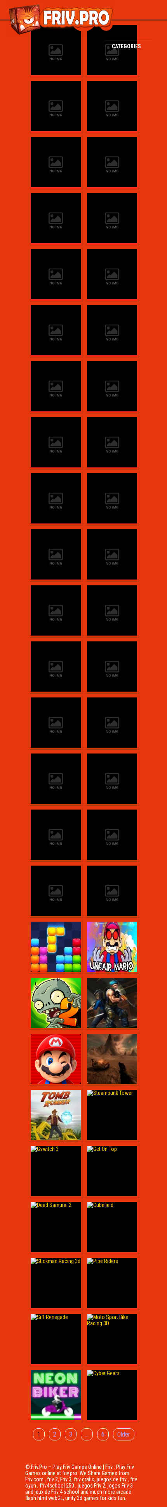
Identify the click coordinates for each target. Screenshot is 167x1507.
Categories (127, 46)
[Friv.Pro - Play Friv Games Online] (61, 34)
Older (123, 1434)
